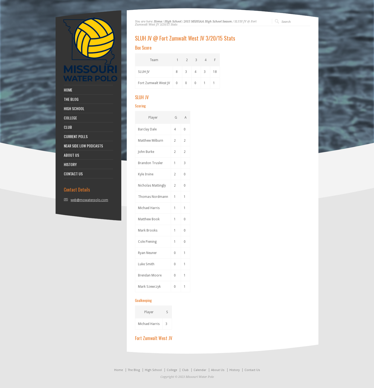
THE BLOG (71, 99)
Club (185, 370)
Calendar (200, 370)
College (172, 370)
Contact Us (252, 370)
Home (158, 21)
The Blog (134, 370)
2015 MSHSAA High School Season (208, 21)
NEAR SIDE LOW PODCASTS (83, 146)
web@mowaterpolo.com (89, 200)
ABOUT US (71, 155)
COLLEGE (70, 118)
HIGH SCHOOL (74, 108)
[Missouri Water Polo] (90, 82)
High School (173, 21)
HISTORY (70, 164)
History (234, 370)
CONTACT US (73, 174)
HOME (68, 90)
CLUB (68, 127)
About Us (218, 370)
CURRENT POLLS (76, 136)
